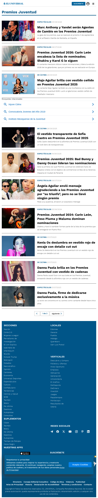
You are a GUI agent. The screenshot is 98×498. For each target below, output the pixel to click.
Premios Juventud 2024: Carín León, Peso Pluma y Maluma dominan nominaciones (64, 219)
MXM (6, 397)
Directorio (17, 482)
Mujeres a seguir (11, 335)
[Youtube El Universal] (70, 432)
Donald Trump (10, 357)
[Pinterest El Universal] (82, 432)
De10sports (56, 385)
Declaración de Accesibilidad (46, 485)
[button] (78, 4)
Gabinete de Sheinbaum (9, 349)
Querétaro (55, 342)
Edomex (54, 329)
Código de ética (57, 482)
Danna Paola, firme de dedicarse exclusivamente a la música (61, 295)
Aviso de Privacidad (14, 485)
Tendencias (9, 391)
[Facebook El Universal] (57, 432)
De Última (8, 432)
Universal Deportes (12, 378)
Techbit (7, 400)
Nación (7, 329)
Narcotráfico (9, 366)
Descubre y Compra (60, 360)
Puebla (54, 335)
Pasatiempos (56, 397)
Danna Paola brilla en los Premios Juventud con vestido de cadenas (62, 270)
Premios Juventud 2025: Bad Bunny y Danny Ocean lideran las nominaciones (66, 161)
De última (42, 75)
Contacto (88, 485)
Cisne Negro (9, 444)
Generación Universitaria (56, 377)
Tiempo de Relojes (12, 441)
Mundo (7, 354)
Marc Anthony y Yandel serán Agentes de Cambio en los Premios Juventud (65, 29)
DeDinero (55, 388)
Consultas (8, 415)
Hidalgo (54, 338)
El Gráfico (55, 382)
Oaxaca (54, 332)
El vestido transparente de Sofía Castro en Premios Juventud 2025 (62, 136)
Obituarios (55, 373)
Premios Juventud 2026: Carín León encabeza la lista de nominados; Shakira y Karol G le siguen (64, 56)
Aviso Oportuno (57, 367)
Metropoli (8, 360)
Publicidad (80, 482)
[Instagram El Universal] (76, 432)
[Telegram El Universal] (52, 432)
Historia (28, 485)
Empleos (55, 370)
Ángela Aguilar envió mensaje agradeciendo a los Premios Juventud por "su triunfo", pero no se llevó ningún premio (65, 192)
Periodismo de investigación (10, 340)
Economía (8, 375)
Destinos (8, 409)
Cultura (7, 385)
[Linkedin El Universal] (88, 432)
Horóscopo (55, 401)
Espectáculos (44, 22)
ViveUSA (54, 391)
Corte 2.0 (8, 332)
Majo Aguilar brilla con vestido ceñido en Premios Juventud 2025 (65, 82)
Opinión (7, 369)
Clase (6, 423)
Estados (7, 363)
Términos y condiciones (71, 485)
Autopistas (9, 412)
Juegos (54, 394)
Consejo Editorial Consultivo (36, 482)
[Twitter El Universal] (63, 432)
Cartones (8, 372)
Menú (6, 403)
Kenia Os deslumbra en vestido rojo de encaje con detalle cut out (66, 244)
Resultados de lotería (57, 405)
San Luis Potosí (57, 345)
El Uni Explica (10, 345)
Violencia (70, 482)
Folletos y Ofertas (59, 364)
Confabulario (9, 388)
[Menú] (93, 4)
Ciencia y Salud (11, 394)
